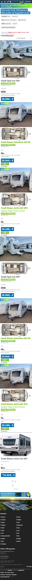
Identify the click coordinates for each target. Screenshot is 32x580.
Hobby (3, 527)
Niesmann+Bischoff (6, 535)
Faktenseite (14, 574)
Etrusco (3, 522)
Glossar (12, 572)
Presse (8, 572)
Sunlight (19, 538)
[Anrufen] (8, 1)
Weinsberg (4, 544)
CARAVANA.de (21, 570)
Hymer (18, 527)
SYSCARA (10, 570)
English (30, 566)
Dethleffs (19, 519)
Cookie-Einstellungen (4, 576)
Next (18, 533)
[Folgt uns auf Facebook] (3, 567)
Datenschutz (8, 574)
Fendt (18, 522)
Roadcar (3, 538)
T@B (3, 541)
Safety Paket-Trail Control (14, 209)
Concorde (4, 519)
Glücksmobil (20, 525)
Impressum (2, 574)
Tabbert (18, 541)
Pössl (18, 535)
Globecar (3, 525)
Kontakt (2, 572)
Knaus (3, 530)
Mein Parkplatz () (12, 2)
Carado (18, 517)
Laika (18, 530)
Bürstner (3, 517)
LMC (2, 533)
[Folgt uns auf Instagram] (1, 567)
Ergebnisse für (4, 32)
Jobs (5, 572)
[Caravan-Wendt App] (16, 497)
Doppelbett (12, 471)
